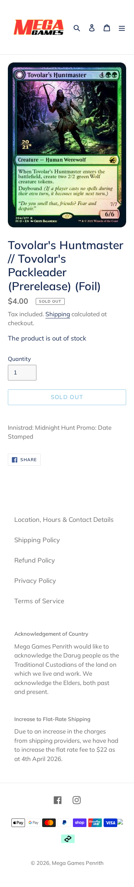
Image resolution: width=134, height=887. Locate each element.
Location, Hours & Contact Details (64, 519)
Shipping (57, 314)
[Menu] (121, 27)
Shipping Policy (37, 540)
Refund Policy (34, 560)
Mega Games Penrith (78, 863)
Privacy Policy (35, 580)
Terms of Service (39, 601)
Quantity (19, 358)
